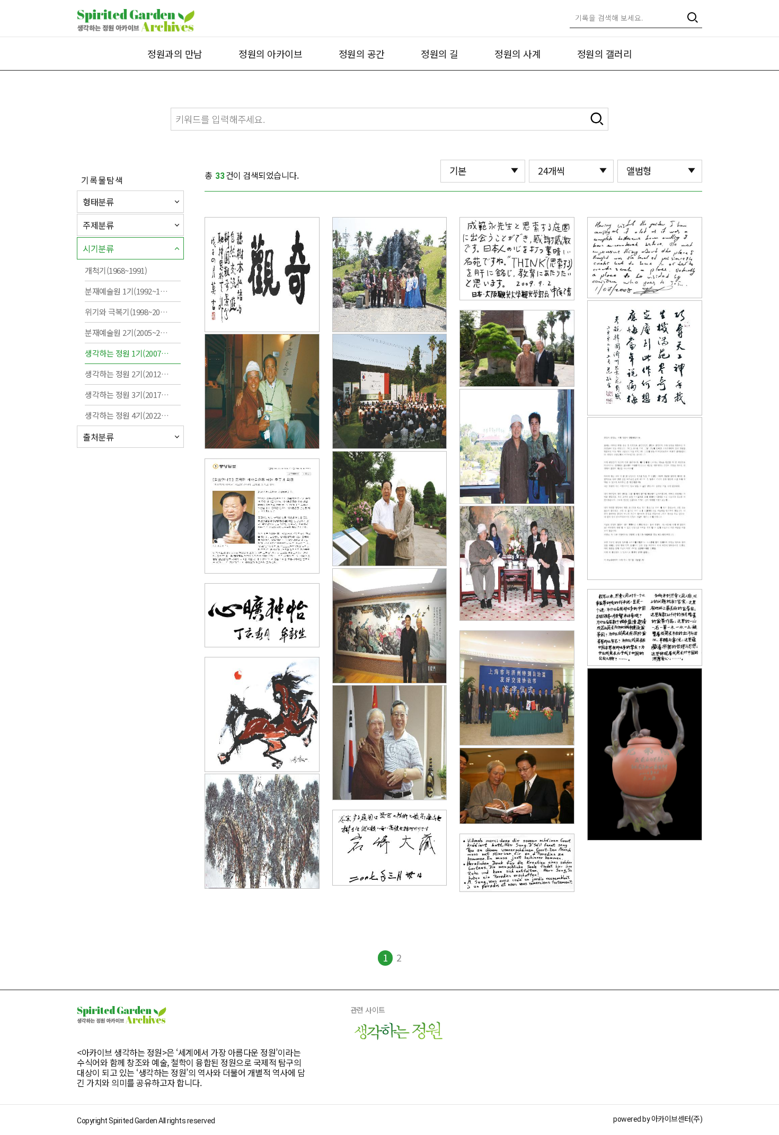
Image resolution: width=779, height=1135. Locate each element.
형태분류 (98, 201)
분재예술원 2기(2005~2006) (129, 332)
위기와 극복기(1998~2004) (127, 311)
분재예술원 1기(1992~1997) (129, 291)
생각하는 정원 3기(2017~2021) (134, 394)
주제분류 (98, 225)
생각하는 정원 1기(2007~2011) (134, 353)
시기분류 (98, 248)
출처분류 (98, 436)
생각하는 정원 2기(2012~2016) (134, 373)
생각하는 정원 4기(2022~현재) (133, 415)
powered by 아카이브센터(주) (657, 1119)
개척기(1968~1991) (116, 270)
